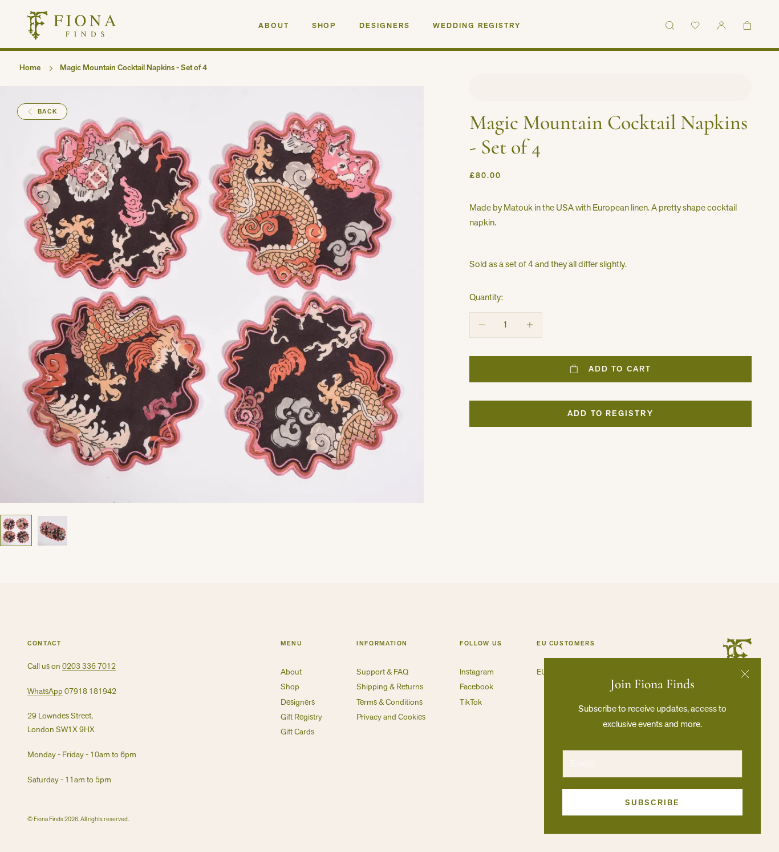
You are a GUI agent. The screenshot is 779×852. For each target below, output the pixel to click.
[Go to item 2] (52, 531)
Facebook (476, 686)
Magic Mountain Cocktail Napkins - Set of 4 (133, 67)
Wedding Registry (477, 25)
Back (48, 111)
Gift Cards (297, 731)
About (273, 25)
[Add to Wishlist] (610, 87)
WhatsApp (45, 691)
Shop (324, 25)
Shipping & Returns (389, 686)
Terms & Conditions (389, 702)
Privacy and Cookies (390, 717)
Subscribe (652, 802)
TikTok (471, 702)
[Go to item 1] (16, 530)
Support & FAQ (382, 672)
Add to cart (620, 369)
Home (29, 67)
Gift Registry (301, 717)
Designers (384, 25)
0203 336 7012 (89, 666)
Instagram (477, 672)
